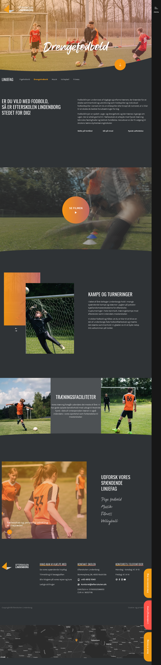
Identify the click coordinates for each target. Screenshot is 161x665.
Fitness (76, 79)
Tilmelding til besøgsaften (52, 574)
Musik (54, 79)
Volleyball (65, 79)
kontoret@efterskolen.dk (93, 584)
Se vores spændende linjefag (53, 569)
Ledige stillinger (47, 584)
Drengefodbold (41, 79)
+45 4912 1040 (88, 579)
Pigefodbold (24, 79)
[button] (16, 328)
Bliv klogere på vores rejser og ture (56, 579)
